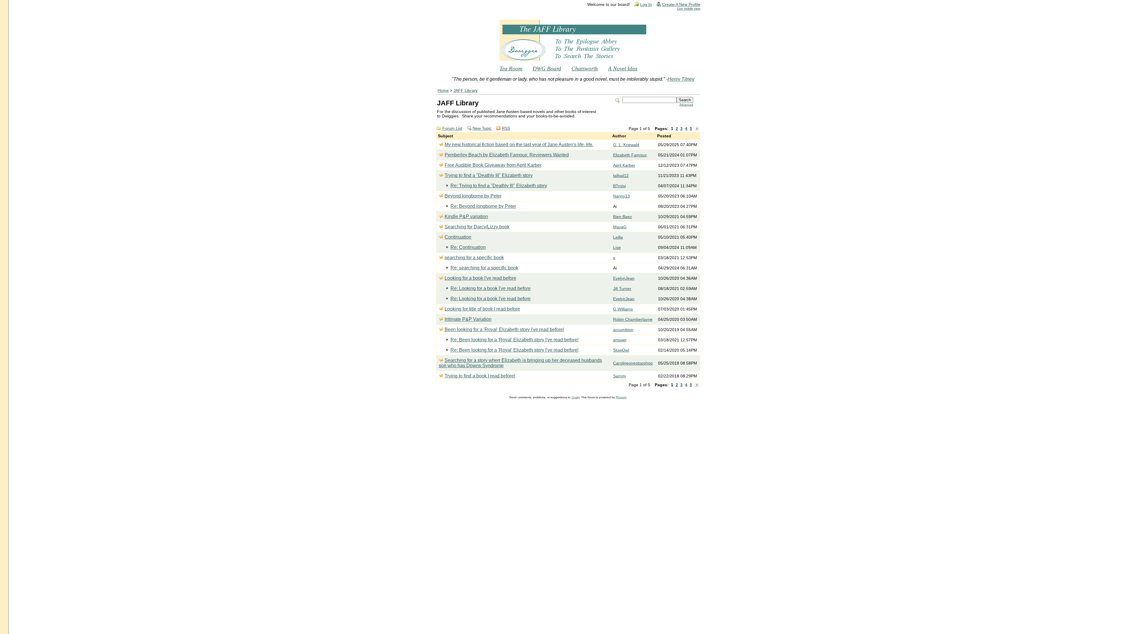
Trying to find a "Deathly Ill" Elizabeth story (489, 175)
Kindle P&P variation (466, 216)
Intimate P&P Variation (468, 319)
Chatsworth (584, 68)
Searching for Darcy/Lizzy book (477, 226)
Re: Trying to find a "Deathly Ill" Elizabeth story (499, 185)
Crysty (575, 397)
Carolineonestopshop (633, 363)
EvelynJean (624, 278)
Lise (617, 247)
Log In (646, 4)
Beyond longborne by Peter (473, 195)
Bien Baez (622, 217)
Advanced (686, 104)
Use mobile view (688, 8)
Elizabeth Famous (630, 155)
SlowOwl (621, 350)
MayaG (620, 227)
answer (620, 340)
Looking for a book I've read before (480, 278)
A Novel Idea (622, 68)
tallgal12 (621, 175)
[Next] (696, 129)
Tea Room (511, 68)
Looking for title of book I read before (482, 308)
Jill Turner (622, 288)
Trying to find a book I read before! (480, 375)
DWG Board (547, 68)
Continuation (458, 237)
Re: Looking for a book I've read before (491, 288)
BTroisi (619, 186)
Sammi (619, 376)
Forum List (452, 128)
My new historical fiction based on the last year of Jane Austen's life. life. (519, 144)
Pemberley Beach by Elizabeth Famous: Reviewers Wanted (507, 154)
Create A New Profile (681, 4)
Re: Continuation (468, 247)
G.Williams (623, 309)
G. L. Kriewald (626, 145)
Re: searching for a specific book (484, 267)
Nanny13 (621, 196)
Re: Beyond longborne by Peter (483, 206)
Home (443, 90)
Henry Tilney (681, 79)
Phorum (621, 397)
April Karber (624, 165)
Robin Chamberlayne (632, 319)
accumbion (623, 330)
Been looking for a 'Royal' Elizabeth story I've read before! (504, 329)
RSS (506, 128)
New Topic (482, 128)
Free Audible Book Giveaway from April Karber (493, 165)
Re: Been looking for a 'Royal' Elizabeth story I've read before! (514, 339)
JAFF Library (465, 90)
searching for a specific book (474, 257)
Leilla (618, 237)
